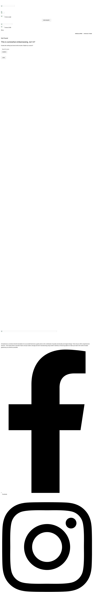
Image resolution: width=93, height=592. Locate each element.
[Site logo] (8, 6)
